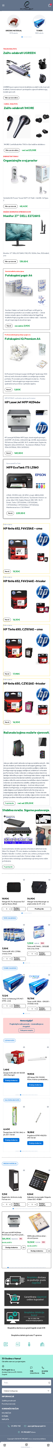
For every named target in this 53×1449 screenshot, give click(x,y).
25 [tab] (43, 1267)
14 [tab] (35, 1094)
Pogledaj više (9, 803)
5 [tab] (27, 36)
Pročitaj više (39, 909)
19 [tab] (39, 1208)
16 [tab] (35, 1208)
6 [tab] (29, 36)
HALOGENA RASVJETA (12, 1100)
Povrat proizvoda (8, 1404)
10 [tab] (29, 1094)
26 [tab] (44, 1267)
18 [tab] (38, 1208)
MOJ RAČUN (6, 1413)
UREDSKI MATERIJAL (14, 30)
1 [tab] (22, 36)
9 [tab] (27, 1094)
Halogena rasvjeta (26, 1030)
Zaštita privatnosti (9, 1401)
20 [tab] (36, 1267)
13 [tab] (33, 1094)
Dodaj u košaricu (17, 909)
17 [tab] (36, 1208)
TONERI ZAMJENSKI (9, 968)
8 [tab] (26, 1094)
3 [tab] (25, 36)
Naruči (9, 326)
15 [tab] (36, 1094)
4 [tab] (26, 36)
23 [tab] (40, 1267)
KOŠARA (5, 1416)
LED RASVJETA (9, 1040)
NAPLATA (5, 1419)
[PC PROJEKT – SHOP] (26, 5)
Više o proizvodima (11, 98)
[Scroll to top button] (49, 1438)
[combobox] (26, 1390)
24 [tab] (42, 1267)
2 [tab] (23, 36)
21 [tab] (37, 1267)
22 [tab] (39, 1267)
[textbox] (26, 1390)
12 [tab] (32, 1094)
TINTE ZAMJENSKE (9, 918)
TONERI (39, 30)
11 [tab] (30, 1094)
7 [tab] (30, 36)
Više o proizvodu (10, 206)
